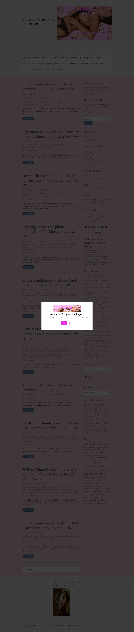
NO (70, 323)
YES (64, 323)
